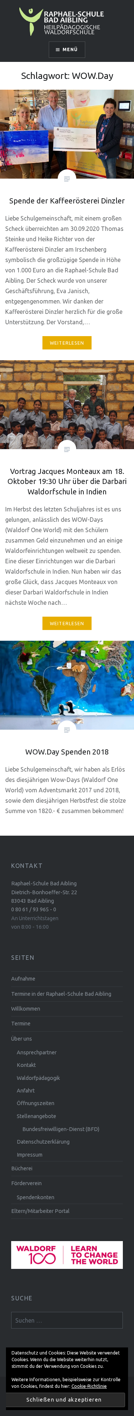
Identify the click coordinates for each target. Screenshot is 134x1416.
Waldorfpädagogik (38, 1078)
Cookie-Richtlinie (89, 1386)
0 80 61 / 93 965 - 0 (33, 909)
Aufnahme (23, 979)
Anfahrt (26, 1091)
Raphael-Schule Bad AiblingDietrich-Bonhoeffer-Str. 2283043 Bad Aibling (44, 892)
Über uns (21, 1039)
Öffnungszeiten (35, 1103)
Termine (21, 1024)
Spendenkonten (35, 1197)
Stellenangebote (36, 1116)
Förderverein (26, 1183)
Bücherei (21, 1168)
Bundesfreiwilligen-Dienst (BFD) (60, 1129)
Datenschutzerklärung (43, 1142)
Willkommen (25, 1009)
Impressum (29, 1155)
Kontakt (26, 1065)
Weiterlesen (67, 343)
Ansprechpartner (37, 1052)
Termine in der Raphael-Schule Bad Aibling (61, 994)
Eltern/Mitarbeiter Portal (40, 1211)
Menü (70, 49)
